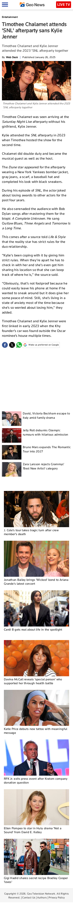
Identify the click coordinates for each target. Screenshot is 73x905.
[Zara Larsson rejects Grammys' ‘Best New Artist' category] (11, 469)
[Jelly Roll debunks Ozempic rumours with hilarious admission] (11, 435)
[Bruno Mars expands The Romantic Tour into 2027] (11, 452)
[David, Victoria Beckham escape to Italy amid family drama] (11, 418)
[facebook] (5, 345)
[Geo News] (32, 4)
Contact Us (28, 897)
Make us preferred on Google (44, 344)
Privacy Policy (57, 897)
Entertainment (10, 16)
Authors (42, 897)
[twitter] (12, 345)
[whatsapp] (19, 345)
